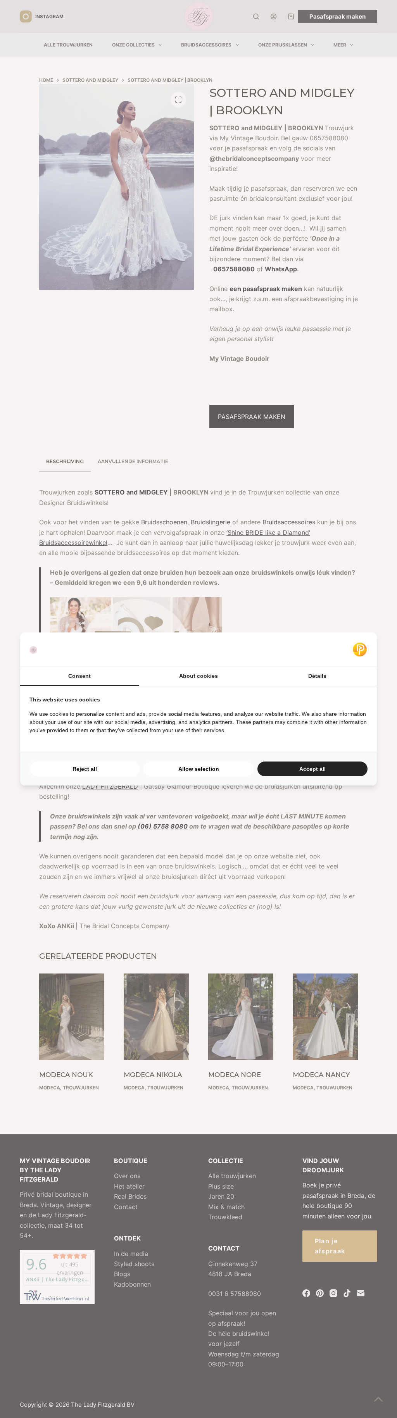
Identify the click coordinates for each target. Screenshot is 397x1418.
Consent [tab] (79, 676)
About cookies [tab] (198, 676)
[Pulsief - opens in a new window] (360, 649)
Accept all (312, 769)
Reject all (84, 769)
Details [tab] (317, 676)
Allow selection (198, 769)
